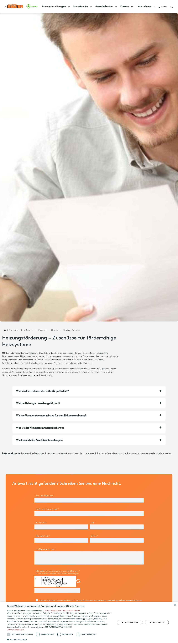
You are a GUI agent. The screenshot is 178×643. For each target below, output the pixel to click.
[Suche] (172, 7)
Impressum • (68, 610)
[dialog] (89, 622)
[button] (89, 391)
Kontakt (77, 610)
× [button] (175, 605)
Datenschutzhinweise (15, 630)
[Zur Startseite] (21, 6)
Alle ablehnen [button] (157, 622)
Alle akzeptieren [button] (130, 622)
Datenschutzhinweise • (53, 610)
